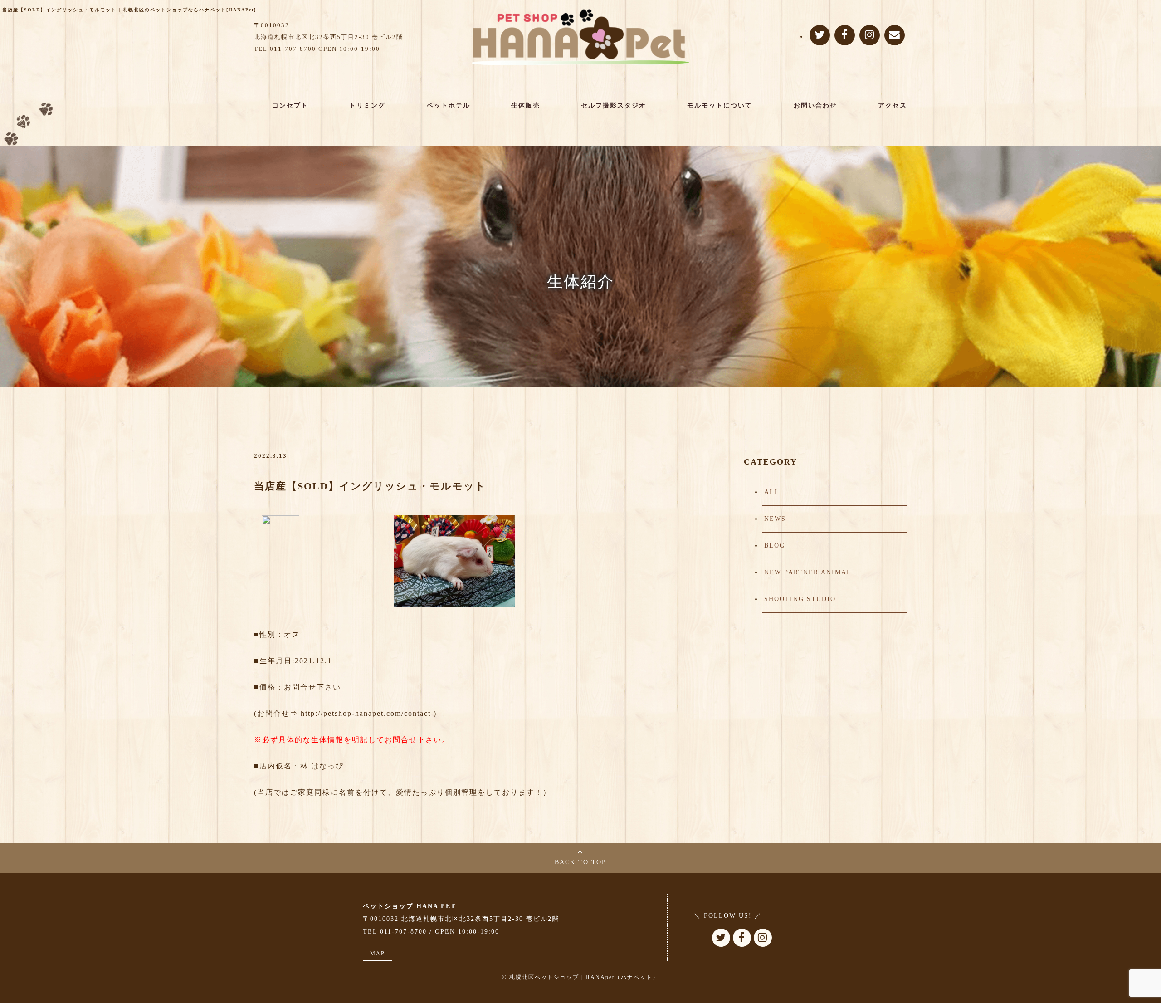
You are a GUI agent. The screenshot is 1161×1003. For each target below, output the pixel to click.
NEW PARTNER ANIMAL (808, 572)
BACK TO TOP (580, 862)
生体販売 (525, 105)
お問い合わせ (815, 105)
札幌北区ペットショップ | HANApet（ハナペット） (584, 977)
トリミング (367, 105)
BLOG (774, 545)
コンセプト (290, 105)
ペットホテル (448, 105)
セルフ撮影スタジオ (613, 105)
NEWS (775, 518)
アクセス (892, 105)
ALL (772, 492)
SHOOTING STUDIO (800, 599)
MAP (377, 953)
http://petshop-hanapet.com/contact (366, 713)
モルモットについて (719, 105)
